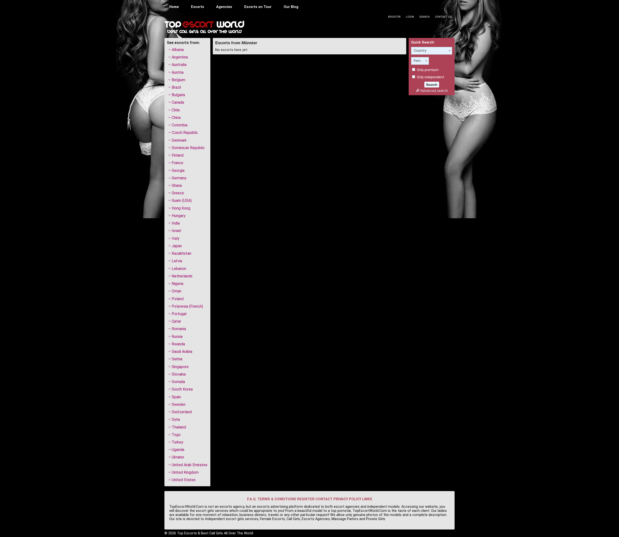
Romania (179, 329)
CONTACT (324, 499)
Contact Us (443, 16)
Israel (176, 230)
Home (174, 7)
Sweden (178, 404)
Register (394, 16)
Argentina (180, 57)
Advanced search (434, 91)
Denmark (179, 140)
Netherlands (182, 276)
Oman (176, 291)
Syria (176, 419)
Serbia (177, 359)
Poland (178, 299)
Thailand (179, 427)
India (176, 223)
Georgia (178, 170)
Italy (175, 238)
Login (410, 16)
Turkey (177, 442)
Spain (176, 397)
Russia (177, 336)
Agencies (224, 7)
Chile (176, 110)
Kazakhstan (181, 253)
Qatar (176, 321)
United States (184, 480)
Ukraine (178, 457)
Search (424, 16)
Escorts (197, 7)
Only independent (430, 77)
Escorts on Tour (258, 7)
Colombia (179, 125)
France (177, 162)
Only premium (427, 70)
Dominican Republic (188, 147)
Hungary (178, 215)
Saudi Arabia (182, 351)
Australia (179, 64)
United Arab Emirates (189, 465)
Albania (178, 49)
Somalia (178, 381)
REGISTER (306, 499)
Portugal (179, 314)
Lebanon (179, 268)
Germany (179, 178)
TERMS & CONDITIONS (277, 499)
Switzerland (182, 412)
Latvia (177, 261)
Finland (178, 155)
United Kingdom (185, 472)
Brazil (176, 87)
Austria (178, 72)
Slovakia (179, 374)
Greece (178, 193)
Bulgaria (178, 95)
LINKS (367, 499)
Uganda (178, 449)
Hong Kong (181, 208)
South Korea (182, 389)
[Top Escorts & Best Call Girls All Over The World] (204, 27)
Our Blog (291, 7)
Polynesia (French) (187, 306)
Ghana (177, 185)
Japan (177, 246)
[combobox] (431, 51)
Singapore (180, 366)
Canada (178, 102)
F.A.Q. (252, 499)
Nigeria (177, 283)
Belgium (178, 80)
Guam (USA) (182, 200)
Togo (176, 434)
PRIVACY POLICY (347, 499)
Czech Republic (185, 132)
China (176, 117)
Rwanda (178, 344)
